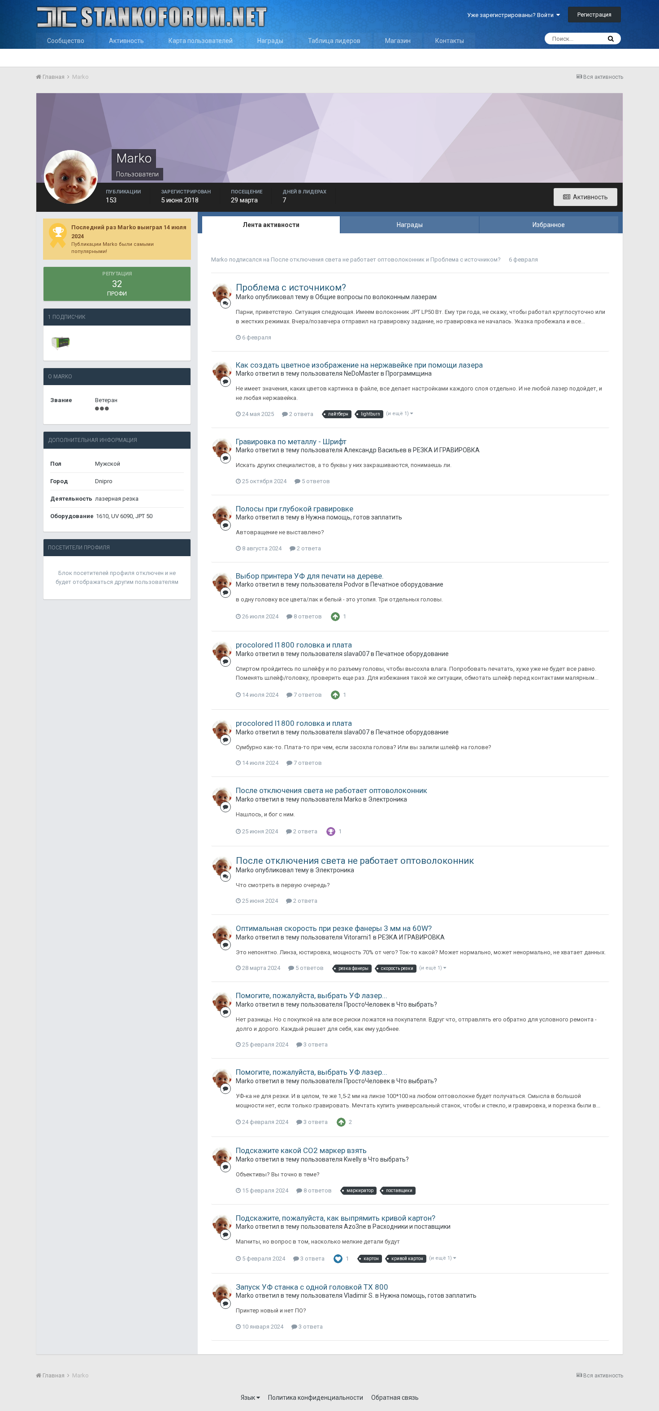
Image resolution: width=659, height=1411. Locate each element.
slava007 (356, 653)
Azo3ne (355, 1226)
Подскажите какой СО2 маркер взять (301, 1150)
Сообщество (65, 40)
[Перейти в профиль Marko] (222, 293)
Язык (248, 1397)
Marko (219, 259)
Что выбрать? (416, 1004)
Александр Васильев (375, 450)
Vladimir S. (359, 1295)
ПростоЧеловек (367, 1004)
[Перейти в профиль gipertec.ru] (60, 343)
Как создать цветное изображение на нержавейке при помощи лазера (359, 364)
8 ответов (307, 616)
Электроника (387, 799)
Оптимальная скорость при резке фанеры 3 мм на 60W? (334, 928)
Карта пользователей (201, 40)
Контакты (449, 40)
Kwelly (353, 1159)
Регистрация (594, 14)
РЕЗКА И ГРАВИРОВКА (446, 450)
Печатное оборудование (406, 584)
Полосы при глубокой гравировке (294, 508)
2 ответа (300, 414)
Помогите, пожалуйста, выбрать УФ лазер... (311, 995)
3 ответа (315, 1044)
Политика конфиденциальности (315, 1397)
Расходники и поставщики (412, 1226)
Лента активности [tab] (271, 224)
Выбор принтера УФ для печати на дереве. (310, 575)
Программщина (409, 373)
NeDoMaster (361, 373)
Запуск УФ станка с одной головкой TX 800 (312, 1286)
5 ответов (315, 481)
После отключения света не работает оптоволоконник (348, 259)
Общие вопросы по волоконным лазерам (376, 296)
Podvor (354, 584)
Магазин (398, 40)
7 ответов (307, 694)
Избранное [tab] (549, 224)
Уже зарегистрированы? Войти (511, 15)
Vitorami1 (358, 937)
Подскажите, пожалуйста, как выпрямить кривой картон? (335, 1218)
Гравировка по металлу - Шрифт (291, 441)
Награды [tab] (410, 224)
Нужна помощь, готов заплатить (354, 517)
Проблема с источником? (465, 259)
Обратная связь (395, 1397)
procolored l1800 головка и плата (294, 644)
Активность (126, 40)
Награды (270, 40)
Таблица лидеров (334, 40)
